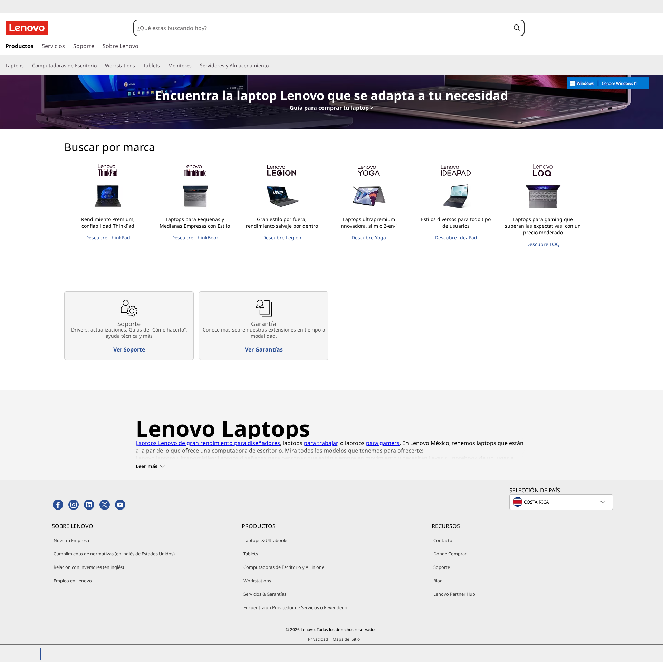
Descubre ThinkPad (107, 237)
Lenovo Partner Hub (454, 594)
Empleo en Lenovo (73, 580)
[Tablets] (163, 65)
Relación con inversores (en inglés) (89, 567)
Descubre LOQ (543, 244)
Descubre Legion (281, 237)
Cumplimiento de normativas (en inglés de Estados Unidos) (114, 554)
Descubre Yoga (369, 237)
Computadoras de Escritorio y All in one (283, 567)
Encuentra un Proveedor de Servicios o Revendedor (296, 607)
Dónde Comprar (450, 554)
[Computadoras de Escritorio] (99, 65)
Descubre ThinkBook (195, 237)
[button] (517, 28)
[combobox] (322, 28)
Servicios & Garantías (264, 594)
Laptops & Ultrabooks (265, 540)
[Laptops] (27, 65)
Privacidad (318, 639)
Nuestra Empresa (71, 540)
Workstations (257, 580)
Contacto (442, 540)
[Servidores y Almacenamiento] (271, 65)
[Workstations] (138, 65)
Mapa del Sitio (346, 639)
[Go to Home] (27, 28)
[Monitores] (194, 65)
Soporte (441, 567)
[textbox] (562, 502)
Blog (438, 580)
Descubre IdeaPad (456, 237)
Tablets (250, 554)
